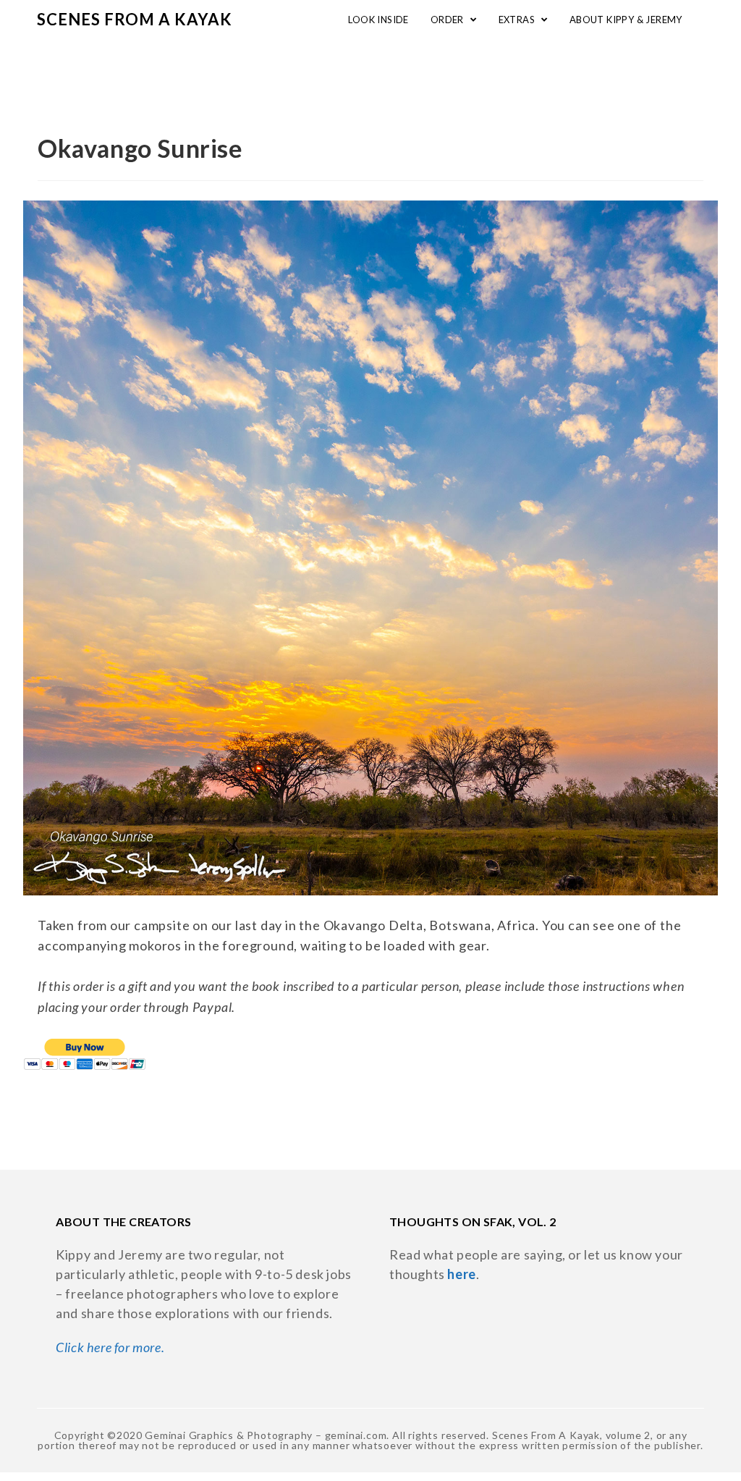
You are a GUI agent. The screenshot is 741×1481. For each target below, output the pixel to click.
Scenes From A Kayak (134, 19)
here (461, 1274)
